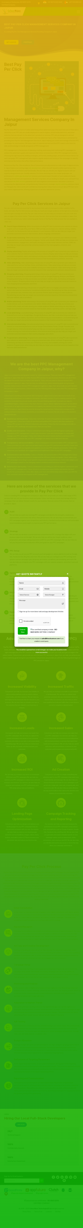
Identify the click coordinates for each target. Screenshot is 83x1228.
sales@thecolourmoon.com (51, 638)
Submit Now (22, 630)
